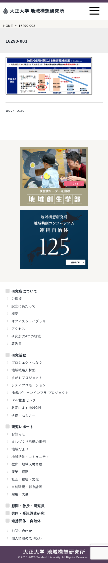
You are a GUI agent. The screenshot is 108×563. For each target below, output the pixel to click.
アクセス (18, 329)
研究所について (24, 291)
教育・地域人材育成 (27, 464)
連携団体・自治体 (26, 521)
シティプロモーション (29, 385)
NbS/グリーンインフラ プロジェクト (40, 393)
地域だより (20, 449)
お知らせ (18, 434)
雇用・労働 (20, 494)
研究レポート (23, 427)
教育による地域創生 (27, 408)
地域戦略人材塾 (24, 370)
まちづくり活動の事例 (29, 442)
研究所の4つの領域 (26, 336)
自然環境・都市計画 (27, 487)
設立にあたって (24, 306)
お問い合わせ (22, 531)
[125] (54, 266)
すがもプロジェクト (27, 378)
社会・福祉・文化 (25, 479)
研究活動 (19, 355)
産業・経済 (20, 472)
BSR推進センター (25, 400)
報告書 (17, 344)
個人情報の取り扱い (27, 538)
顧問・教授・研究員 (28, 506)
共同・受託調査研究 (28, 513)
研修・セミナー (24, 415)
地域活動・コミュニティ (30, 457)
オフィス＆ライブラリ (29, 321)
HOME (8, 26)
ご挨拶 (17, 298)
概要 (15, 314)
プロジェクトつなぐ (27, 362)
